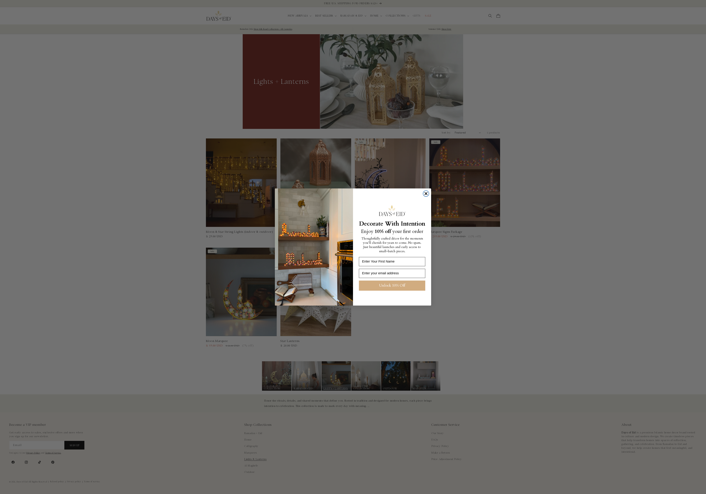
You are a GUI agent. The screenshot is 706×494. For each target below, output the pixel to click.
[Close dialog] (426, 194)
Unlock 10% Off (392, 285)
